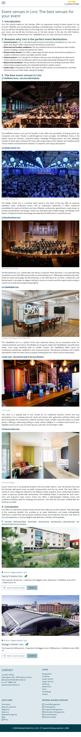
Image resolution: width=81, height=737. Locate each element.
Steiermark (46, 686)
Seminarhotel (43, 521)
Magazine (5, 709)
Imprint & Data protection (53, 728)
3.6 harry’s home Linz (11, 429)
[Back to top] (74, 730)
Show (31, 588)
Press (5, 719)
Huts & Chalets (50, 717)
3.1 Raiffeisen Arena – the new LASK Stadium (20, 78)
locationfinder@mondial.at (15, 680)
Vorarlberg (46, 691)
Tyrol (44, 689)
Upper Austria (16, 572)
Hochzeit (8, 521)
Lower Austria (47, 679)
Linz (25, 572)
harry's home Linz (12, 576)
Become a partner (9, 707)
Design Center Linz (13, 644)
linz (78, 521)
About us (5, 712)
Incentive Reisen (50, 714)
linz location (21, 524)
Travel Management (52, 704)
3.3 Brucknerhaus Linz (11, 217)
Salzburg (45, 684)
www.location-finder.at (11, 685)
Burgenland (46, 674)
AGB (67, 728)
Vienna (45, 694)
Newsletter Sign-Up (9, 714)
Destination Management (54, 712)
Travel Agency (49, 707)
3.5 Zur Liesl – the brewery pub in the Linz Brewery (23, 357)
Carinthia (45, 676)
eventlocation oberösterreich (63, 521)
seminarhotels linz (9, 524)
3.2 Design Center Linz (11, 148)
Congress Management (53, 709)
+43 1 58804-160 (9, 682)
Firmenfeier (32, 521)
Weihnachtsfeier (19, 521)
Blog (3, 717)
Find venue (6, 704)
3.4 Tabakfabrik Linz (10, 287)
